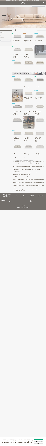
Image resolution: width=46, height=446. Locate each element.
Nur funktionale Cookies (38, 441)
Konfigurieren (38, 443)
